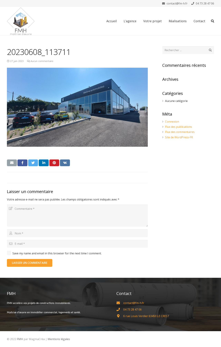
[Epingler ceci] (54, 162)
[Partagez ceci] (22, 162)
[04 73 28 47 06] (119, 309)
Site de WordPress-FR (179, 137)
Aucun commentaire (42, 61)
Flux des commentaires (180, 132)
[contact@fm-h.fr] (119, 302)
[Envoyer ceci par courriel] (12, 162)
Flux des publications (178, 127)
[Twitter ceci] (33, 162)
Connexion (172, 121)
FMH (20, 339)
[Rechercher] (212, 21)
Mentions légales (59, 339)
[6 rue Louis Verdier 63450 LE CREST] (119, 316)
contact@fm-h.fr (177, 3)
